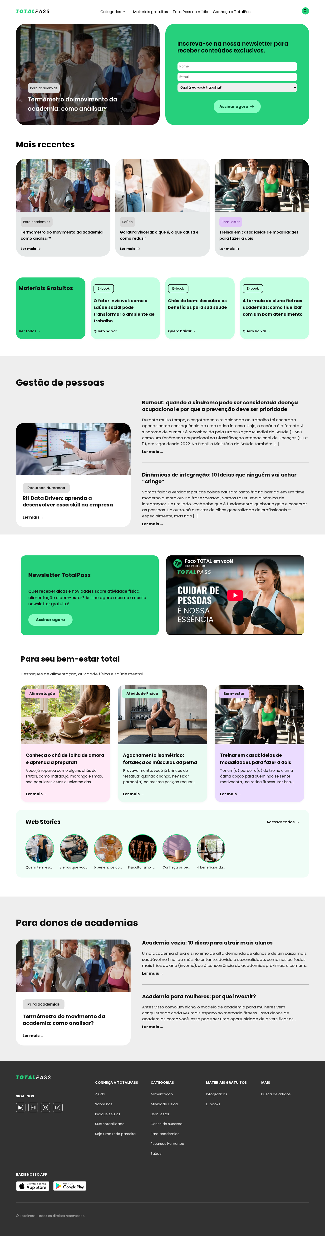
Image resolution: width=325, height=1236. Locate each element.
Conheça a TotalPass (232, 11)
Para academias (165, 1133)
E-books (213, 1104)
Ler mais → (33, 517)
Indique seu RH (107, 1114)
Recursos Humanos (167, 1143)
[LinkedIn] (20, 1107)
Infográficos (216, 1094)
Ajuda (100, 1094)
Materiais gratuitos (150, 11)
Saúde (156, 1153)
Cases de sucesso (166, 1123)
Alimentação (162, 1094)
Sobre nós (104, 1104)
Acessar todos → (283, 822)
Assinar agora (50, 619)
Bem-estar (160, 1114)
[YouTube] (45, 1107)
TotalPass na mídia (190, 11)
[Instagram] (33, 1107)
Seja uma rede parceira (115, 1133)
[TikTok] (58, 1107)
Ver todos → (29, 331)
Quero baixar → (107, 331)
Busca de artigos (276, 1094)
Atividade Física (164, 1104)
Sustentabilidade (109, 1123)
